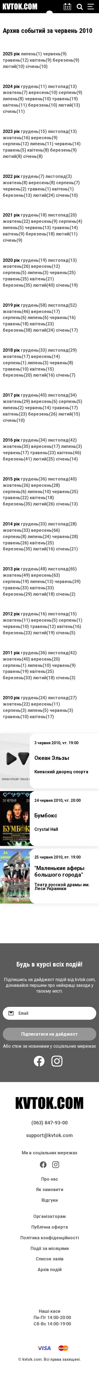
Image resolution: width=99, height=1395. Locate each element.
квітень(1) (63, 189)
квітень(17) (42, 716)
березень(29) (17, 594)
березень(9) (66, 60)
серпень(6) (14, 317)
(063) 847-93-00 (49, 1123)
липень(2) (13, 407)
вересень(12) (45, 266)
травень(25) (16, 279)
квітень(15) (42, 369)
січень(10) (37, 66)
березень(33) (17, 677)
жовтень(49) (16, 575)
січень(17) (67, 330)
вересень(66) (45, 530)
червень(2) (14, 189)
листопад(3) (58, 176)
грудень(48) (34, 569)
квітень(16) (69, 626)
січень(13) (67, 504)
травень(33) (16, 587)
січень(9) (12, 240)
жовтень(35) (16, 446)
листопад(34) (62, 395)
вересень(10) (43, 92)
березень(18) (40, 234)
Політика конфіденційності (49, 1237)
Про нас (49, 1179)
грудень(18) (34, 215)
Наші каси (49, 1311)
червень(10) (38, 98)
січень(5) (65, 632)
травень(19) (65, 98)
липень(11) (41, 143)
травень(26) (16, 543)
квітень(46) (69, 452)
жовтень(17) (16, 356)
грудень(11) (34, 86)
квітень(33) (42, 587)
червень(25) (63, 272)
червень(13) (38, 227)
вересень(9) (44, 137)
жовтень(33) (16, 530)
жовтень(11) (16, 620)
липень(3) (38, 272)
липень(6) (38, 317)
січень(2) (65, 594)
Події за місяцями (50, 1248)
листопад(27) (62, 697)
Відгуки (50, 1200)
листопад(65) (62, 569)
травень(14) (65, 227)
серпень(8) (14, 536)
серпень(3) (14, 710)
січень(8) (33, 156)
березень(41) (17, 459)
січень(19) (67, 285)
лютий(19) (44, 632)
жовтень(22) (16, 221)
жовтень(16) (16, 137)
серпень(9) (70, 92)
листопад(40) (62, 479)
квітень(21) (42, 279)
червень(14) (67, 143)
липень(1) (31, 53)
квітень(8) (38, 150)
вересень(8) (42, 182)
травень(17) (65, 407)
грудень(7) (32, 176)
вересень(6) (44, 401)
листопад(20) (62, 215)
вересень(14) (45, 356)
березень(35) (17, 285)
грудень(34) (34, 440)
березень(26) (42, 414)
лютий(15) (69, 414)
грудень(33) (34, 350)
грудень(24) (34, 697)
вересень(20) (45, 659)
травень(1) (39, 189)
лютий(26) (44, 504)
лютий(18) (44, 594)
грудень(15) (34, 131)
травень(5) (14, 150)
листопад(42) (62, 440)
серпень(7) (68, 182)
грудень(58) (34, 305)
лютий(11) (67, 234)
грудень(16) (34, 613)
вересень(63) (45, 575)
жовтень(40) (16, 659)
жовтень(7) (15, 92)
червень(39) (67, 581)
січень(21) (67, 549)
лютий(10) (13, 66)
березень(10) (42, 105)
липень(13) (41, 581)
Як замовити (49, 1189)
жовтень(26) (16, 266)
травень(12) (16, 60)
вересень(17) (45, 311)
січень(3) (65, 677)
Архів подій (50, 1269)
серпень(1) (14, 362)
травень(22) (16, 497)
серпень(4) (70, 221)
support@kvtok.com (49, 1135)
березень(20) (17, 375)
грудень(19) (34, 260)
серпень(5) (14, 272)
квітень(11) (15, 105)
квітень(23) (42, 323)
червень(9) (55, 53)
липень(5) (13, 227)
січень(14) (67, 459)
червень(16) (63, 317)
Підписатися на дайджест (49, 1034)
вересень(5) (44, 620)
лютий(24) (44, 195)
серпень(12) (16, 143)
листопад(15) (62, 613)
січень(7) (65, 375)
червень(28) (65, 536)
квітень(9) (40, 60)
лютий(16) (44, 375)
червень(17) (16, 452)
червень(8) (61, 362)
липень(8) (13, 98)
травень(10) (16, 369)
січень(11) (14, 111)
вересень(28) (45, 485)
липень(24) (39, 536)
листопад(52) (62, 305)
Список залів (50, 1259)
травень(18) (16, 323)
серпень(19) (16, 581)
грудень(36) (34, 479)
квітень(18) (42, 497)
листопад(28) (62, 524)
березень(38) (17, 330)
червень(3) (61, 710)
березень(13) (17, 195)
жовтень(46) (16, 311)
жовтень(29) (16, 401)
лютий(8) (12, 156)
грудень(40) (34, 395)
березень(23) (17, 632)
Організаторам (49, 1216)
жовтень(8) (15, 182)
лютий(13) (69, 105)
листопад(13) (62, 86)
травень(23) (43, 452)
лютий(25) (44, 459)
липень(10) (39, 491)
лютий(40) (44, 285)
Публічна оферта (49, 1227)
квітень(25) (42, 543)
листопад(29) (62, 350)
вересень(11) (45, 704)
